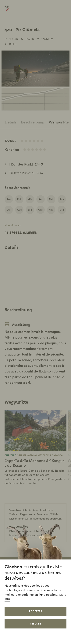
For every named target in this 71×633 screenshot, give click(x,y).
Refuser (35, 623)
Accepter (35, 611)
